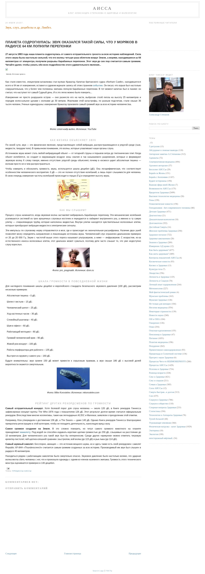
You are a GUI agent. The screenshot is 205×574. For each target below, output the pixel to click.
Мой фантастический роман (162, 292)
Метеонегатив (156, 288)
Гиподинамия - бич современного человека (169, 207)
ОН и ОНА (154, 319)
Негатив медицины (158, 307)
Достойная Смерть (158, 226)
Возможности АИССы (160, 188)
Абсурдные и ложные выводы (163, 150)
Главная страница (72, 553)
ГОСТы (109, 571)
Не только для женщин (160, 303)
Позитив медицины (158, 342)
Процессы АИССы (22, 471)
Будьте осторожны (158, 180)
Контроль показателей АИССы (164, 257)
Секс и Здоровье (157, 376)
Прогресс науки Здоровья (161, 357)
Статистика (154, 411)
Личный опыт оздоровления (162, 284)
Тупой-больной (156, 418)
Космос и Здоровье (158, 265)
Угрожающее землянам (160, 422)
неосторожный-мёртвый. (161, 438)
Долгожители (155, 223)
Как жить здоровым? (159, 253)
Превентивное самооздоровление (165, 349)
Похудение (154, 345)
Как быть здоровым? (159, 249)
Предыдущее (135, 553)
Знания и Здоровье (158, 242)
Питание (153, 338)
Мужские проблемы (158, 296)
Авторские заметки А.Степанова (164, 153)
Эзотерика (154, 430)
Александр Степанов (159, 114)
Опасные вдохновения (160, 330)
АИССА (102, 8)
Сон (151, 395)
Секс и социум (156, 380)
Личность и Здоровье (159, 276)
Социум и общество (158, 403)
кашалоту (25, 432)
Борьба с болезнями (158, 177)
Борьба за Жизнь (157, 173)
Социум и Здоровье (158, 399)
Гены (151, 200)
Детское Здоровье (157, 211)
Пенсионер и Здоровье (160, 334)
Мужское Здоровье (158, 299)
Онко (151, 326)
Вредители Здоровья (159, 192)
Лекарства (154, 273)
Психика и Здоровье (158, 369)
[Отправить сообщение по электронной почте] (7, 468)
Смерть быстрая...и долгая (161, 392)
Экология (153, 434)
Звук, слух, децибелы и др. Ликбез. (28, 27)
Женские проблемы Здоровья (163, 230)
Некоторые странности (160, 311)
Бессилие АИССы (157, 169)
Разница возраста (157, 372)
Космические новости (159, 261)
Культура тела (155, 269)
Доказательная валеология (161, 219)
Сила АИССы (155, 388)
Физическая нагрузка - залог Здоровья (167, 426)
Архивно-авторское (158, 165)
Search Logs (98, 571)
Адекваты (154, 157)
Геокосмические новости (161, 203)
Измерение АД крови (159, 246)
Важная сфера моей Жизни (162, 184)
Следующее (11, 553)
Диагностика (155, 215)
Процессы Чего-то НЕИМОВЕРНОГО (167, 361)
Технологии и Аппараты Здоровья (165, 415)
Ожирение (154, 322)
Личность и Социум (158, 280)
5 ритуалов (154, 146)
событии (98, 85)
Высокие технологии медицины (164, 196)
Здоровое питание (157, 234)
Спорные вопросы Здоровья (162, 407)
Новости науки (156, 315)
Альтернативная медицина (162, 161)
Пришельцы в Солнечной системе (165, 353)
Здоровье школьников (159, 238)
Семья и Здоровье (157, 384)
